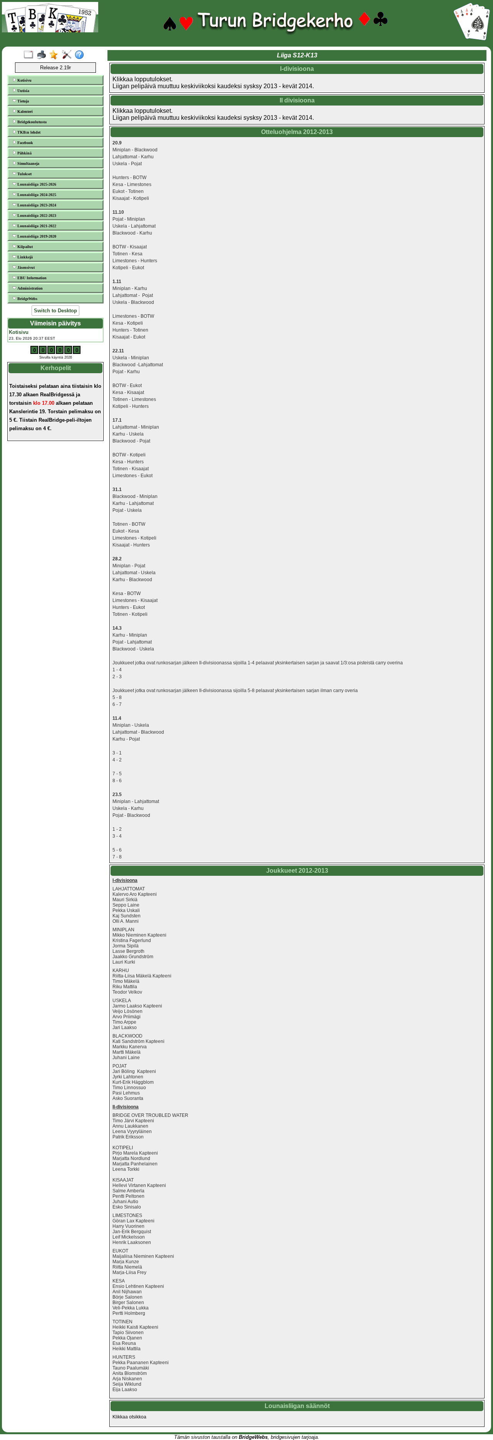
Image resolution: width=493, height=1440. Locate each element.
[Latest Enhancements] (55, 55)
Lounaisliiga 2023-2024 (36, 205)
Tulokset (24, 174)
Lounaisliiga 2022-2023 (36, 215)
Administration (29, 288)
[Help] (81, 55)
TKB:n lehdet (28, 132)
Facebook (24, 143)
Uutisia (22, 91)
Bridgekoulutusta (31, 122)
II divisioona (297, 100)
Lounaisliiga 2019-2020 (36, 236)
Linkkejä (24, 257)
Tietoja (22, 101)
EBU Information (31, 278)
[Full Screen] (30, 55)
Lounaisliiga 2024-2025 (36, 195)
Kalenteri (24, 111)
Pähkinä (24, 153)
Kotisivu (24, 80)
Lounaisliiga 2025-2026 (36, 184)
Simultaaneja (27, 163)
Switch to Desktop (55, 310)
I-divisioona (297, 68)
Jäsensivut (25, 267)
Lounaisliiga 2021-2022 (36, 226)
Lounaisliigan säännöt (297, 1406)
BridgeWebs (26, 299)
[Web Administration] (68, 55)
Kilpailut (24, 247)
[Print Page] (43, 55)
